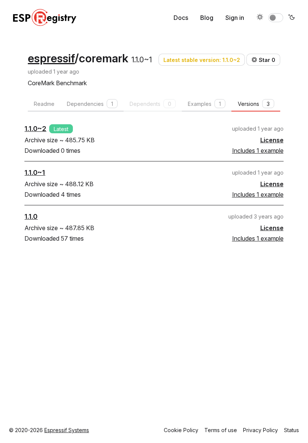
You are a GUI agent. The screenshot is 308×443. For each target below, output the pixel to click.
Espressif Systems (66, 430)
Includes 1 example (258, 150)
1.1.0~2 (35, 129)
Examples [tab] (204, 104)
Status (291, 430)
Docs (181, 17)
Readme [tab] (44, 104)
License (272, 140)
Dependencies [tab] (90, 104)
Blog (206, 17)
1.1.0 (31, 216)
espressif (51, 58)
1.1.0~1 (34, 172)
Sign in (234, 17)
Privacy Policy (260, 430)
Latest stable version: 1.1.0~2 (201, 60)
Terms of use (220, 430)
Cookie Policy (181, 430)
